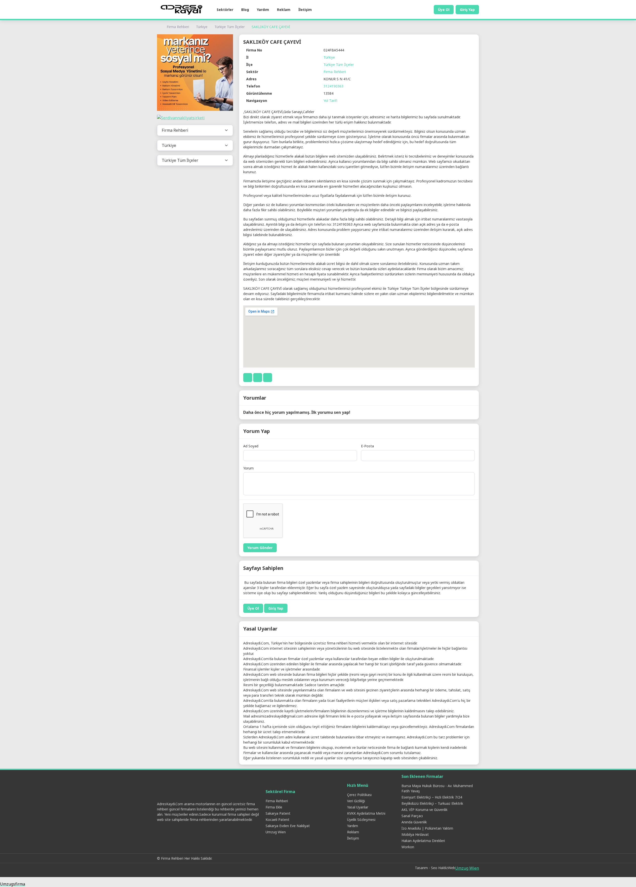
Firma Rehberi (178, 26)
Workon (407, 847)
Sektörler (225, 9)
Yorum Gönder (260, 547)
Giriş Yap (467, 9)
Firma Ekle (274, 807)
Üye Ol (443, 9)
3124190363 (333, 86)
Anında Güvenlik (414, 822)
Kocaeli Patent (277, 819)
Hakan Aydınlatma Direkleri (423, 840)
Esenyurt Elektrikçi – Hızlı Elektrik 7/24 (431, 797)
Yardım (263, 9)
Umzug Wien (276, 832)
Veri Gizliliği (356, 801)
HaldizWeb (446, 867)
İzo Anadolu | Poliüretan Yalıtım (427, 828)
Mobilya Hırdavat (415, 834)
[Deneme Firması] (195, 72)
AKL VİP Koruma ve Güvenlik (424, 809)
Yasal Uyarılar (357, 807)
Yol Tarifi (330, 100)
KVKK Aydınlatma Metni (366, 813)
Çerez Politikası (359, 794)
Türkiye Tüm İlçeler (229, 26)
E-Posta (367, 446)
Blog (245, 9)
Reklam (283, 9)
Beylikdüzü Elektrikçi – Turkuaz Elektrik (432, 803)
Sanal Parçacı (412, 815)
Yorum (248, 468)
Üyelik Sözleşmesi (361, 819)
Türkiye (201, 26)
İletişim (305, 9)
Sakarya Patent (278, 813)
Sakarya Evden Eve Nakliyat (288, 825)
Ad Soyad (250, 446)
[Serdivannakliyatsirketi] (195, 118)
